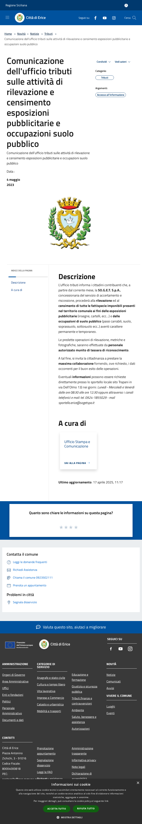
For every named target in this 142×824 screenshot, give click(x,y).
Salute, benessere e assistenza (84, 719)
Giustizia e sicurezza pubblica (84, 689)
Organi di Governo (13, 674)
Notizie (34, 33)
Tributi (48, 33)
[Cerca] (134, 18)
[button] (70, 817)
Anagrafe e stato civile (51, 677)
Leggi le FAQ (45, 772)
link (106, 801)
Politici (6, 701)
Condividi (102, 62)
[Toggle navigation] (7, 17)
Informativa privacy (84, 760)
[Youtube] (103, 17)
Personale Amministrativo (12, 710)
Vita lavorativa (46, 691)
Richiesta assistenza (49, 778)
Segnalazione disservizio (45, 763)
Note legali (78, 767)
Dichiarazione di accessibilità (82, 776)
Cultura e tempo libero (51, 684)
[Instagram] (112, 17)
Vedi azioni (121, 62)
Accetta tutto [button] (56, 808)
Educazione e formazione (80, 677)
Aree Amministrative (15, 681)
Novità (21, 33)
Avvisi (110, 688)
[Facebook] (94, 17)
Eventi (110, 713)
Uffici (5, 688)
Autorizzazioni (81, 728)
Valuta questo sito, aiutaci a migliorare (74, 627)
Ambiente (78, 710)
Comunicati (113, 681)
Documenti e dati (13, 720)
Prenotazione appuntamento (46, 751)
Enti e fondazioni (12, 695)
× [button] (137, 783)
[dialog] (71, 801)
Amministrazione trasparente (82, 751)
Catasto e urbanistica (50, 704)
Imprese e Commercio (50, 697)
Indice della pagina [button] (21, 270)
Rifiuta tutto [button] (86, 808)
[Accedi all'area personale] (126, 5)
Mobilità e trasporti (49, 711)
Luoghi (110, 706)
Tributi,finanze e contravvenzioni (82, 701)
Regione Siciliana (16, 5)
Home (8, 33)
